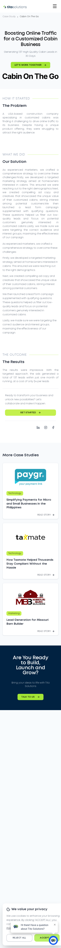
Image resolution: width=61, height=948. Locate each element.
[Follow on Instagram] (45, 427)
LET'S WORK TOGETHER (28, 65)
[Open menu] (54, 6)
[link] (29, 16)
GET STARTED (28, 413)
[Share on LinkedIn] (38, 427)
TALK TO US (28, 697)
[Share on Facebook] (53, 427)
